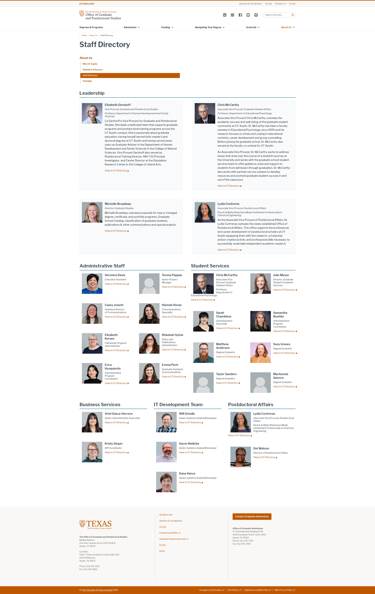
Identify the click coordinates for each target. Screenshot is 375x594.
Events (292, 3)
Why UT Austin (90, 64)
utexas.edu (86, 4)
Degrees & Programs (91, 27)
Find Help (87, 81)
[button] (139, 27)
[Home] (100, 14)
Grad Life (251, 27)
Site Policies (233, 590)
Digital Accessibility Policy (257, 590)
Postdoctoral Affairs (168, 533)
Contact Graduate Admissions (252, 516)
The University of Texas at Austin (97, 590)
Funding (165, 27)
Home (84, 35)
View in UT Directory (116, 170)
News (162, 551)
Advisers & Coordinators (250, 3)
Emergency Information (211, 590)
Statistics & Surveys (93, 69)
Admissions (130, 27)
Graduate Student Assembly (172, 539)
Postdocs (279, 3)
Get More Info (165, 515)
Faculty (268, 3)
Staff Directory (90, 75)
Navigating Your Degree (208, 27)
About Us (286, 27)
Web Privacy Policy (284, 590)
